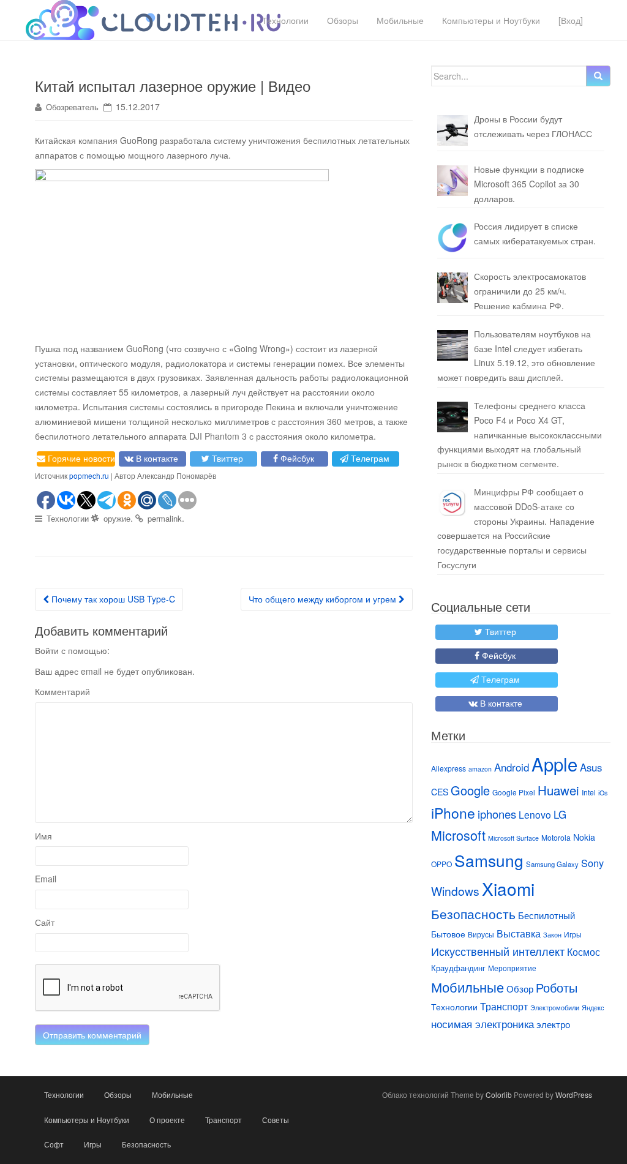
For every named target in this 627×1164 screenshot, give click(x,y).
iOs (602, 792)
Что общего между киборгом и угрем (324, 599)
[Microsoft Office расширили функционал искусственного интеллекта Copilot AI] (452, 180)
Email (45, 879)
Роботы (556, 987)
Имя (43, 836)
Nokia (584, 837)
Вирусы (481, 934)
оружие (116, 518)
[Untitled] (452, 237)
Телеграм (370, 458)
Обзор (519, 988)
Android (511, 767)
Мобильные (400, 20)
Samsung (489, 860)
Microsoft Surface (513, 838)
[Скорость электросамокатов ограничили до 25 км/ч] (452, 287)
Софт (54, 1144)
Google (470, 790)
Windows (455, 890)
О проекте (167, 1119)
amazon (480, 768)
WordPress (573, 1094)
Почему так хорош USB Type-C (112, 599)
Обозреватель (72, 107)
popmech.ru (89, 475)
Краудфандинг (458, 968)
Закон (552, 934)
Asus (591, 767)
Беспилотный (546, 915)
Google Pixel (513, 792)
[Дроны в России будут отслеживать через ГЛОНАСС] (452, 130)
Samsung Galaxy (552, 864)
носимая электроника (482, 1023)
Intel (589, 792)
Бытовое (448, 934)
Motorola (556, 837)
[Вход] (570, 20)
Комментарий (62, 691)
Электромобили (554, 1007)
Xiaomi (508, 888)
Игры (573, 934)
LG (560, 814)
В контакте (157, 458)
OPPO (441, 863)
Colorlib (499, 1094)
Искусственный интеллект (498, 951)
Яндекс (593, 1007)
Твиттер (227, 458)
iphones (497, 814)
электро (553, 1024)
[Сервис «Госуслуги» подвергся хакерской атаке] (452, 503)
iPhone (453, 812)
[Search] (598, 76)
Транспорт (504, 1006)
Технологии (285, 20)
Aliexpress (448, 768)
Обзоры (342, 20)
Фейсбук (297, 458)
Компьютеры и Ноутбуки (491, 20)
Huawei (558, 790)
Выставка (519, 933)
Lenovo (535, 814)
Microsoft (458, 834)
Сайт (44, 922)
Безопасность (473, 913)
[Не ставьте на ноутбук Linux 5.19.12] (452, 345)
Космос (583, 951)
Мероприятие (512, 968)
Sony (592, 862)
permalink (165, 518)
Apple (554, 763)
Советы (275, 1119)
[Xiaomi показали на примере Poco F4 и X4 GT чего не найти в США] (452, 417)
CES (439, 792)
